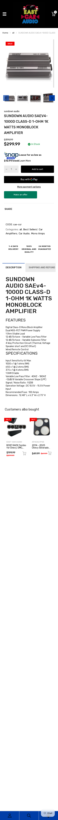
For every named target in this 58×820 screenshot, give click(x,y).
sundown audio (11, 111)
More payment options (29, 187)
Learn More (25, 160)
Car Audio (24, 233)
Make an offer (20, 195)
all (20, 229)
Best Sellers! (30, 229)
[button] (29, 295)
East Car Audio (14, 442)
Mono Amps (37, 233)
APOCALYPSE (38, 442)
